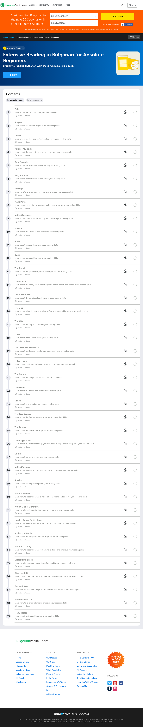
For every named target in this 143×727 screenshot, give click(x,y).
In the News (51, 678)
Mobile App (21, 682)
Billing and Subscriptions (87, 666)
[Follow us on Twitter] (109, 683)
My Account (82, 670)
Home (18, 658)
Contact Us (82, 686)
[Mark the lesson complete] (135, 112)
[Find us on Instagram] (115, 688)
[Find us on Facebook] (121, 683)
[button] (123, 5)
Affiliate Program (53, 694)
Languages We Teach (56, 682)
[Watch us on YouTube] (115, 683)
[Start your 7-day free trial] (116, 660)
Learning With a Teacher (88, 682)
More (68, 5)
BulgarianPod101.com (88, 719)
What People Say (54, 670)
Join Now (117, 16)
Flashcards (21, 666)
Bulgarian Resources (25, 674)
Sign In (132, 5)
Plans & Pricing (53, 674)
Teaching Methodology (87, 678)
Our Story (50, 662)
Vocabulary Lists (23, 670)
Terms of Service (99, 722)
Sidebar (135, 37)
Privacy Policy (63, 29)
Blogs (48, 690)
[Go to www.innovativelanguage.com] (71, 713)
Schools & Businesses (56, 686)
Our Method (51, 658)
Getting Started (83, 662)
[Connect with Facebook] (126, 24)
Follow (13, 75)
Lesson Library (8, 37)
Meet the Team (53, 666)
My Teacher (57, 5)
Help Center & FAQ (85, 658)
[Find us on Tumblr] (109, 688)
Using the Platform (85, 674)
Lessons (32, 5)
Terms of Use (54, 29)
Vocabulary (44, 5)
